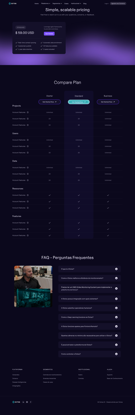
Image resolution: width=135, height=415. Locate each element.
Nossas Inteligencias (19, 382)
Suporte (109, 375)
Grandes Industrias (49, 378)
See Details (49, 34)
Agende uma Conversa (118, 3)
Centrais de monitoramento (52, 375)
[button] (45, 3)
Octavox (15, 378)
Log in (106, 3)
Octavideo (15, 375)
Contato (81, 378)
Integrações (16, 386)
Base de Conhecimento (115, 378)
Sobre (80, 375)
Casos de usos (48, 382)
